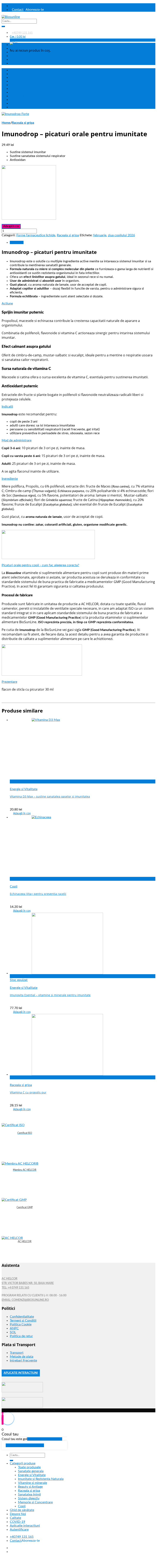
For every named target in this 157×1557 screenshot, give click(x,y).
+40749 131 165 (22, 33)
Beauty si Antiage (30, 1486)
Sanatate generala (21, 92)
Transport (17, 1352)
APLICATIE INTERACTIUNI (21, 1373)
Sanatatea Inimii (20, 96)
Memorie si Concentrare (35, 1502)
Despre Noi (18, 48)
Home (6, 122)
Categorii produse (22, 1463)
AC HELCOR (9, 1278)
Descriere (17, 242)
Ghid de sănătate (19, 45)
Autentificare (20, 5)
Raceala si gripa (23, 122)
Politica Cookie (20, 1324)
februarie (99, 235)
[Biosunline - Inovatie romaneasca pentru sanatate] (11, 16)
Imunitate (17, 81)
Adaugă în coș (11, 226)
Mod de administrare (16, 440)
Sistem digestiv (28, 1498)
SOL (13, 1332)
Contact (18, 9)
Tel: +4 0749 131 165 (15, 1287)
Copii (14, 103)
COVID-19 (17, 1521)
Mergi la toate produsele (44, 1439)
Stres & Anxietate (21, 100)
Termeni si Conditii (23, 1320)
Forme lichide (19, 59)
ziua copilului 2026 (121, 235)
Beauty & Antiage (21, 77)
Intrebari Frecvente (23, 1360)
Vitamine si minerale (32, 1482)
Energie (15, 74)
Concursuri (17, 63)
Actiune (7, 303)
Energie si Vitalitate (23, 789)
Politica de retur (21, 1336)
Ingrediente (10, 478)
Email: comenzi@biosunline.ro (25, 1300)
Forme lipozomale (21, 56)
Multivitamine (19, 107)
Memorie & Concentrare (25, 85)
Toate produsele (19, 70)
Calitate (15, 52)
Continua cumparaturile (25, 1445)
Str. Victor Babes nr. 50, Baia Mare (28, 1283)
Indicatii (7, 406)
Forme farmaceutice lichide (35, 235)
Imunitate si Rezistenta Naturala (41, 1479)
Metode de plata (21, 1356)
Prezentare (9, 681)
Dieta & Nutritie (20, 89)
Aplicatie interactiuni (25, 1525)
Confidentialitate (22, 1316)
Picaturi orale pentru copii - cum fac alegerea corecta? (40, 565)
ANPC (14, 1328)
